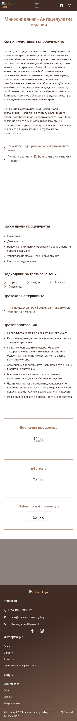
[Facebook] (61, 5)
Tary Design (13, 715)
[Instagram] (69, 5)
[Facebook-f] (32, 630)
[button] (36, 5)
